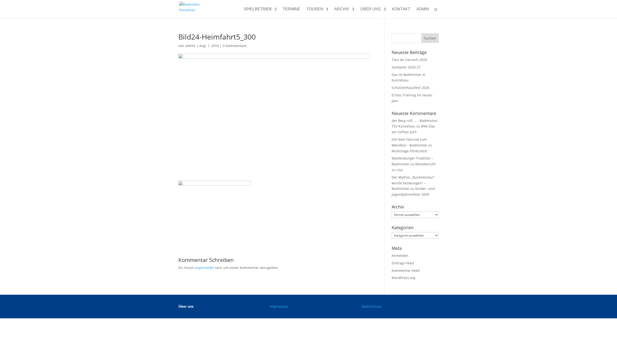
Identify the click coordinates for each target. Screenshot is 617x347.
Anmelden (400, 255)
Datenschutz (372, 306)
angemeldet (204, 267)
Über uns (370, 9)
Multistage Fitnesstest (409, 151)
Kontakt (401, 9)
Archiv (341, 9)
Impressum (279, 306)
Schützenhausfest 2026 (410, 87)
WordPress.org (403, 277)
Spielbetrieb (258, 9)
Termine (291, 9)
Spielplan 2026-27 (406, 67)
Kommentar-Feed (406, 270)
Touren (315, 9)
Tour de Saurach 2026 (409, 59)
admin (422, 9)
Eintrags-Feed (403, 263)
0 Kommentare (235, 45)
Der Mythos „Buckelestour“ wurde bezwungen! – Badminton (413, 183)
